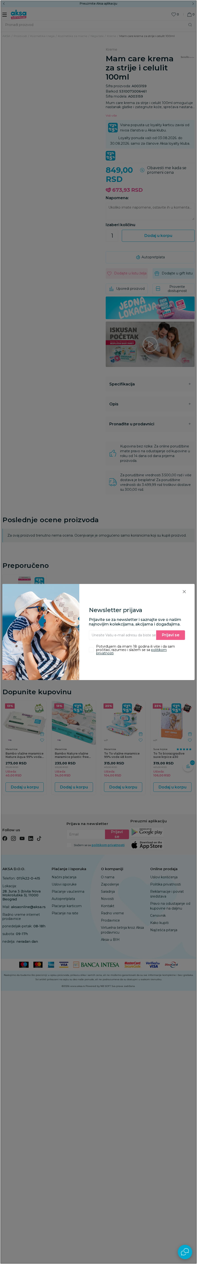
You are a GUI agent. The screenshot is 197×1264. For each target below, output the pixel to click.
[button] (184, 591)
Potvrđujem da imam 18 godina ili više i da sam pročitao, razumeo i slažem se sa (135, 650)
